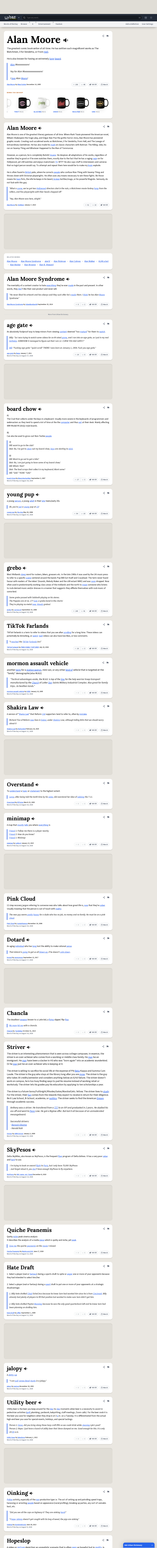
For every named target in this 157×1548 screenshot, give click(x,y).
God (35, 600)
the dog (20, 512)
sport (48, 1284)
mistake (83, 714)
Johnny (19, 1519)
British (28, 172)
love (13, 78)
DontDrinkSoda (20, 1524)
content (63, 331)
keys (53, 448)
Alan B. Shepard (46, 264)
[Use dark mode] (151, 17)
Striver (9, 1133)
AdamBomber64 (31, 304)
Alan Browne (30, 264)
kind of (69, 670)
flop (67, 1019)
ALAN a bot (103, 261)
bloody (40, 604)
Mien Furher (22, 84)
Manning (38, 1304)
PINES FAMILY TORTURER (30, 647)
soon (93, 581)
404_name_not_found (25, 1174)
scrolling (67, 632)
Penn (32, 1111)
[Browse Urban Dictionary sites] (12, 17)
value (105, 1156)
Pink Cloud (10, 923)
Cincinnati (97, 1293)
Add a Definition (132, 24)
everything (51, 285)
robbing (80, 796)
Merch (105, 84)
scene (19, 188)
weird (35, 635)
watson (16, 1386)
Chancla (10, 1031)
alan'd (47, 261)
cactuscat (17, 610)
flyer (60, 1156)
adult (32, 501)
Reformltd (22, 729)
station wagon (33, 670)
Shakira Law (11, 729)
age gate (10, 353)
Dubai (43, 720)
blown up (43, 952)
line (63, 679)
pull (16, 1380)
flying (51, 1019)
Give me (13, 1246)
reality (58, 908)
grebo (9, 610)
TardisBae (18, 1031)
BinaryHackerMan (24, 478)
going (25, 952)
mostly (20, 825)
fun (29, 1095)
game (64, 337)
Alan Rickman (60, 261)
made (70, 285)
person (18, 501)
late (43, 501)
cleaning (86, 1425)
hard (13, 1159)
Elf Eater (20, 802)
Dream (100, 1098)
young (26, 506)
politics (53, 1098)
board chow (11, 478)
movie (45, 1246)
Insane (53, 155)
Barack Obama (19, 1125)
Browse (24, 24)
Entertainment (44, 24)
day (51, 1409)
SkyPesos (10, 1174)
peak (74, 1240)
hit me (20, 1025)
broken (56, 179)
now (34, 604)
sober (102, 905)
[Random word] (139, 17)
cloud (11, 918)
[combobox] (82, 17)
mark (53, 144)
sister (50, 796)
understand (15, 791)
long (51, 58)
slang (23, 574)
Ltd (43, 714)
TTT (56, 1107)
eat (80, 422)
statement (35, 791)
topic (24, 791)
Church (35, 682)
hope (13, 1519)
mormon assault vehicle (15, 691)
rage (95, 158)
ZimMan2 (21, 205)
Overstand (11, 802)
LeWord (18, 843)
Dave (20, 1425)
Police (10, 1499)
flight (38, 1165)
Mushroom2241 (27, 1251)
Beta (77, 1071)
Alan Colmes (75, 261)
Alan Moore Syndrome (31, 261)
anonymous (19, 957)
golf (28, 1412)
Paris (46, 1165)
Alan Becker (15, 264)
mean (84, 584)
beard (58, 58)
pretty (30, 914)
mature (83, 331)
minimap (10, 843)
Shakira (56, 720)
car (15, 1375)
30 (13, 1432)
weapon (23, 1019)
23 (37, 506)
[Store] (146, 17)
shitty (11, 1375)
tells (26, 825)
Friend (12, 830)
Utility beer (11, 1437)
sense (69, 946)
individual (19, 946)
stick (71, 448)
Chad (29, 1293)
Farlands (33, 641)
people (57, 172)
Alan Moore (11, 84)
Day (50, 682)
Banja (18, 353)
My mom (13, 1025)
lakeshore (21, 1437)
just (20, 506)
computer (65, 422)
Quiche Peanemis (13, 1251)
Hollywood (41, 188)
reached (15, 641)
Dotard (9, 957)
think (85, 294)
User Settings (147, 24)
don (20, 288)
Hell (46, 52)
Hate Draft (10, 1313)
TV (56, 161)
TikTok (25, 641)
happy (36, 914)
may (90, 1057)
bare (19, 179)
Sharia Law (24, 714)
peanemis (31, 1246)
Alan (12, 64)
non (37, 1499)
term (18, 670)
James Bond (24, 1380)
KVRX (28, 691)
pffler (19, 1313)
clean (29, 448)
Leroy (11, 796)
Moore (24, 78)
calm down (65, 952)
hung (96, 188)
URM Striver (19, 1133)
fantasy (33, 1274)
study (106, 1091)
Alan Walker (89, 261)
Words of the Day (11, 24)
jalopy (9, 1386)
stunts (33, 1380)
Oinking (9, 1524)
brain (90, 165)
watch (102, 331)
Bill (10, 347)
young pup (11, 512)
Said (41, 635)
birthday (13, 341)
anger (69, 1274)
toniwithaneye (22, 923)
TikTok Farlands (12, 647)
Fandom (59, 24)
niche (15, 1236)
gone (82, 1074)
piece (42, 1240)
